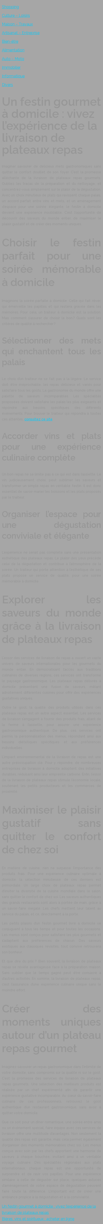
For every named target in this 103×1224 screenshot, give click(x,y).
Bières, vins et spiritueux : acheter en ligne (38, 1219)
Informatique (13, 76)
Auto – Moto (13, 58)
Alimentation (13, 50)
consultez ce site (38, 419)
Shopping (10, 7)
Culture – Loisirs (16, 15)
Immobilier (11, 67)
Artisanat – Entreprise (21, 33)
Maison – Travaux (17, 24)
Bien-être (10, 41)
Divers (7, 84)
